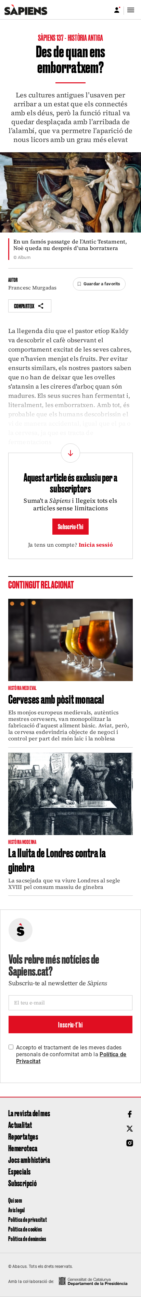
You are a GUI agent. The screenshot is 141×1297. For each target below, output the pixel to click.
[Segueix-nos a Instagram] (130, 1143)
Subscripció (22, 1183)
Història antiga (85, 37)
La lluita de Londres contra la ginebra (57, 859)
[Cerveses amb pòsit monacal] (70, 640)
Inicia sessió (96, 544)
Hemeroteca (23, 1148)
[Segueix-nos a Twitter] (130, 1128)
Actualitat (20, 1124)
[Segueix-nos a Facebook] (130, 1114)
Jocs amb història (29, 1159)
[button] (99, 283)
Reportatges (23, 1136)
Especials (19, 1171)
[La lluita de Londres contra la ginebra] (70, 794)
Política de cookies (25, 1229)
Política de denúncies (27, 1238)
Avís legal (16, 1210)
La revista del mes (29, 1113)
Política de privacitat (27, 1219)
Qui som (15, 1200)
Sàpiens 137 (51, 37)
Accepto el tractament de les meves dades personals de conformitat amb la (71, 1054)
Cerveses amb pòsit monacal (56, 698)
